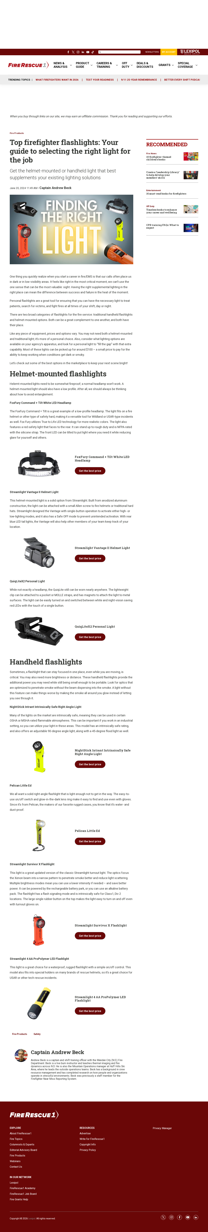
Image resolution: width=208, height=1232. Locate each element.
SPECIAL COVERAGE (185, 64)
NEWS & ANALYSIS (60, 64)
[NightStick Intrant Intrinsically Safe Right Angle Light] (39, 756)
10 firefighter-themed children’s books (158, 158)
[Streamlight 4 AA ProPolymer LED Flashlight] (39, 1003)
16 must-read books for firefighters (166, 193)
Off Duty (150, 206)
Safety (37, 1034)
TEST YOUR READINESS (100, 79)
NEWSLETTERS (152, 52)
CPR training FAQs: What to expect (162, 226)
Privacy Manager (162, 1128)
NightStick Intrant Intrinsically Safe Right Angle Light (102, 752)
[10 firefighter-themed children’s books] (191, 156)
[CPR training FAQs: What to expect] (191, 228)
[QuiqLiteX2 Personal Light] (39, 631)
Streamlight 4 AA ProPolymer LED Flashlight (100, 999)
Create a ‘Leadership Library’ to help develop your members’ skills (163, 175)
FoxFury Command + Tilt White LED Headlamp (102, 458)
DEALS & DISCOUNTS (145, 64)
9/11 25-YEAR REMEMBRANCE (139, 79)
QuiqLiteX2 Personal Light (95, 626)
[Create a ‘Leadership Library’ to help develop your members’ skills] (191, 175)
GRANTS (164, 65)
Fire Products (17, 133)
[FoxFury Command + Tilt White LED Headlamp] (39, 463)
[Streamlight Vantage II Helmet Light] (39, 552)
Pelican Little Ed (87, 831)
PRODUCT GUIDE (82, 64)
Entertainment (153, 190)
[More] (71, 65)
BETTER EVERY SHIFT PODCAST (183, 79)
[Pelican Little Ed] (39, 835)
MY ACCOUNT (169, 52)
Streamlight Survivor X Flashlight (101, 925)
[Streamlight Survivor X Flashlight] (39, 929)
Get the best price (90, 470)
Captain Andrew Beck (55, 188)
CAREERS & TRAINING (104, 64)
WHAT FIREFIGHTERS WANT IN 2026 (57, 79)
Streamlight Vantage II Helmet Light (102, 548)
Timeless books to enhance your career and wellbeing (161, 211)
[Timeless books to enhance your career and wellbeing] (191, 209)
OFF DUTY (125, 64)
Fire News (151, 153)
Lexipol (31, 1218)
